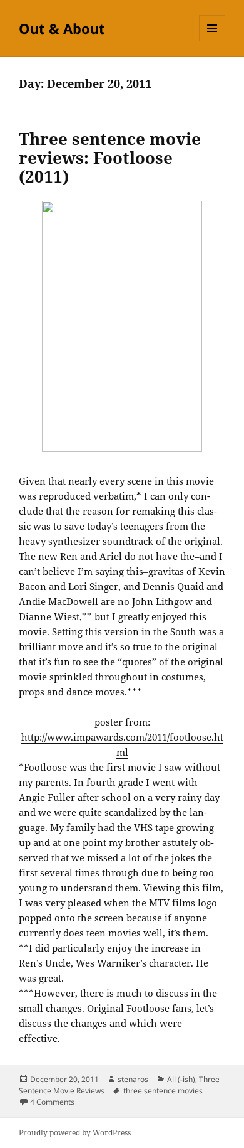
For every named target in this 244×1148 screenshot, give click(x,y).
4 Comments (52, 1102)
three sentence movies (163, 1090)
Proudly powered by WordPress (75, 1132)
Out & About (62, 28)
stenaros (133, 1079)
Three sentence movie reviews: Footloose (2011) (110, 157)
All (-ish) (181, 1079)
